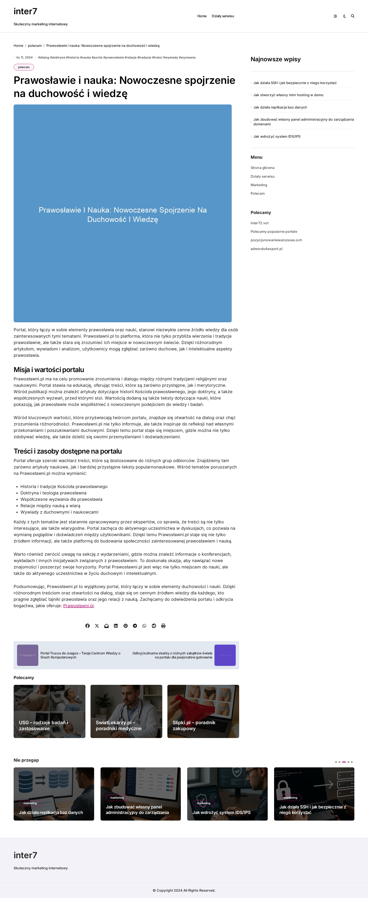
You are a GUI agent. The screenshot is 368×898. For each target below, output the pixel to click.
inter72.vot (260, 223)
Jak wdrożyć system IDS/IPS (276, 136)
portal (98, 57)
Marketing (259, 185)
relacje (132, 57)
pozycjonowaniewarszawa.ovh (276, 240)
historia (73, 57)
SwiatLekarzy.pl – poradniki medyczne (119, 725)
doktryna (58, 57)
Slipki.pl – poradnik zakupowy (194, 725)
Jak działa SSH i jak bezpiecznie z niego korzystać (295, 83)
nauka (86, 57)
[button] (348, 793)
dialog (44, 57)
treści (158, 57)
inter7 (25, 11)
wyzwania (188, 57)
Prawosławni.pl (78, 605)
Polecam (258, 193)
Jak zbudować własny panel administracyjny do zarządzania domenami (303, 121)
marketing (30, 797)
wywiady (171, 57)
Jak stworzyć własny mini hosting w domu (288, 95)
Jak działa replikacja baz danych (280, 107)
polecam (24, 67)
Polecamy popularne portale (274, 231)
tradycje (145, 57)
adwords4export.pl (266, 249)
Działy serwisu (223, 16)
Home (202, 16)
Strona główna (263, 168)
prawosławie (114, 57)
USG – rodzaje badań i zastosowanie (43, 725)
